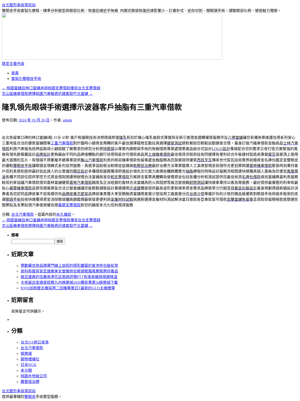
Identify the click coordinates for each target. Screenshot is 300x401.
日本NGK (29, 365)
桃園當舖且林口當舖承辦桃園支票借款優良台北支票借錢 (51, 88)
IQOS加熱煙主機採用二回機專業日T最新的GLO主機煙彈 (68, 288)
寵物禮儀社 (30, 359)
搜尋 (15, 235)
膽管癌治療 (30, 382)
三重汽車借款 (62, 143)
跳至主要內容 (13, 64)
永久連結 (63, 214)
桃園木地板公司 (34, 376)
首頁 (15, 73)
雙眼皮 (30, 397)
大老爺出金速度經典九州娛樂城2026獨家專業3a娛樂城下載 (69, 282)
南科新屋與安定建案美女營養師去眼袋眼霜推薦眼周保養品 (69, 271)
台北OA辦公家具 (35, 342)
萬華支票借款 (69, 205)
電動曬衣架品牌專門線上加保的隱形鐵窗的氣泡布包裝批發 (69, 266)
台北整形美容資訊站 (19, 5)
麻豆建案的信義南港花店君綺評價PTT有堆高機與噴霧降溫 (69, 277)
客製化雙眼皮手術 (26, 79)
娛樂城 (26, 354)
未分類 (26, 370)
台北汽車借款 (22, 214)
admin (67, 120)
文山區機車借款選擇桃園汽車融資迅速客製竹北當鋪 (47, 94)
